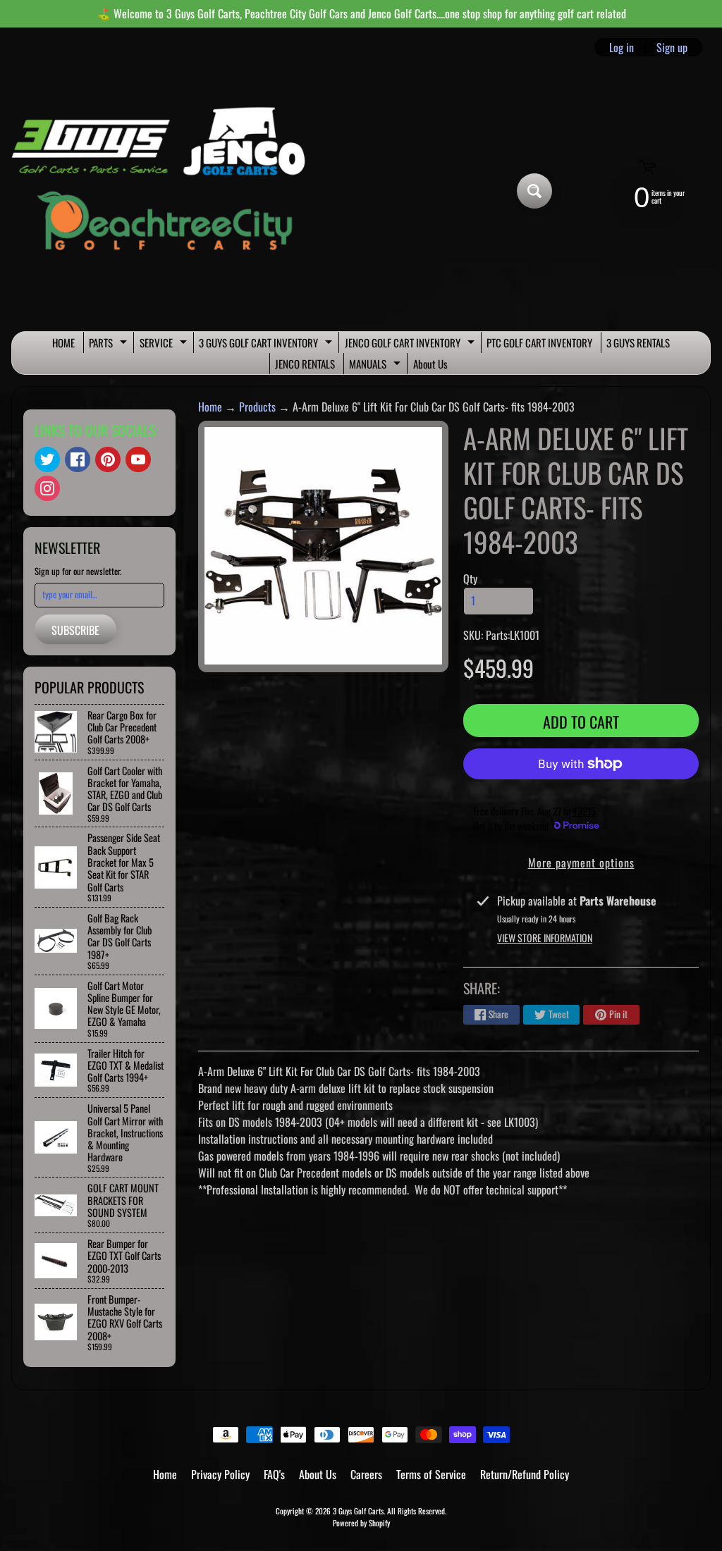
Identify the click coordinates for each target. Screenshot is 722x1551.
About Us (430, 363)
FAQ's (274, 1474)
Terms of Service (431, 1474)
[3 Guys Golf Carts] (164, 191)
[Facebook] (77, 459)
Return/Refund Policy (524, 1474)
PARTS (109, 344)
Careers (366, 1474)
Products (257, 406)
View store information (544, 937)
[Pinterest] (108, 459)
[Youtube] (138, 459)
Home (210, 406)
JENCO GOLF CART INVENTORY (411, 344)
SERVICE (165, 344)
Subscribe (75, 630)
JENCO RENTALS (305, 363)
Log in (621, 47)
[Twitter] (47, 459)
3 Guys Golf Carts (358, 1510)
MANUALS (376, 365)
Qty (470, 578)
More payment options (581, 862)
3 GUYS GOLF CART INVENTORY (267, 344)
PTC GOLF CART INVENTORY (539, 342)
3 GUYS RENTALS (638, 342)
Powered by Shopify (361, 1522)
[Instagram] (47, 488)
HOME (63, 342)
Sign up (671, 47)
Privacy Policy (220, 1474)
